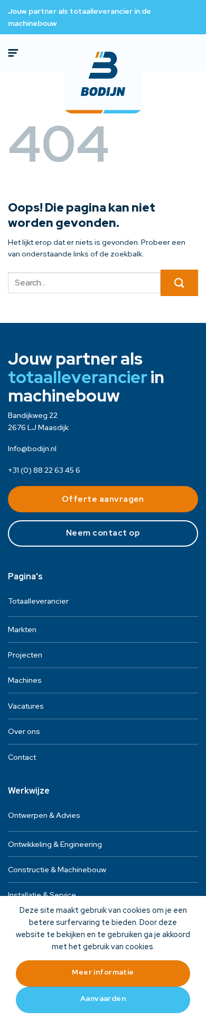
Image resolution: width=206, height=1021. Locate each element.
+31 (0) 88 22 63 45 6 (44, 470)
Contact (22, 757)
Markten (22, 629)
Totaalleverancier (38, 601)
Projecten (25, 655)
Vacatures (26, 706)
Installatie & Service (42, 895)
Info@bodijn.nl (32, 448)
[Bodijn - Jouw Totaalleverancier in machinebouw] (103, 73)
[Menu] (14, 52)
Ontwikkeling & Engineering (55, 844)
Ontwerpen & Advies (44, 815)
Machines (25, 680)
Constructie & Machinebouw (57, 869)
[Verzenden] (179, 283)
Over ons (24, 731)
